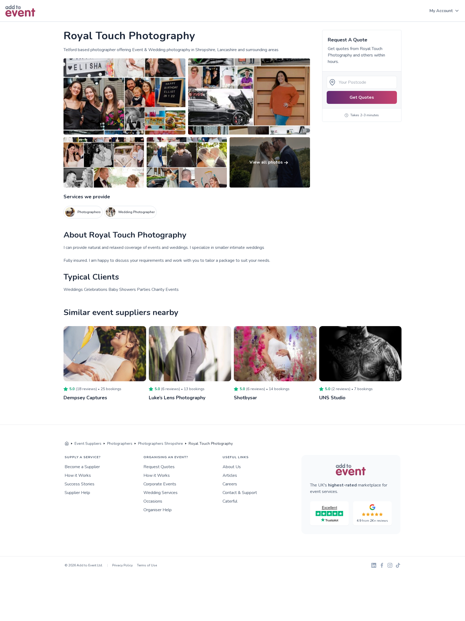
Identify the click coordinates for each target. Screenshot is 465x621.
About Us (232, 467)
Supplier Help (77, 493)
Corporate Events (159, 484)
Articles (230, 475)
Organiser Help (157, 510)
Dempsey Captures (85, 397)
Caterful (230, 501)
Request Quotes (159, 467)
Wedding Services (160, 493)
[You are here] (67, 443)
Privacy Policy (122, 565)
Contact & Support (240, 493)
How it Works (78, 475)
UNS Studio (332, 397)
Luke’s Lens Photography (177, 397)
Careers (230, 484)
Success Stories (79, 484)
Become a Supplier (82, 467)
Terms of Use (147, 565)
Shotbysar (245, 397)
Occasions (152, 501)
